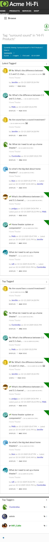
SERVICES (26, 11)
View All (24, 64)
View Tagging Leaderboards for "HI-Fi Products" (24, 500)
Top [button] (3, 538)
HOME (2, 11)
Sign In (46, 30)
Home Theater (15, 78)
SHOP (36, 11)
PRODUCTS (14, 11)
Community (8, 53)
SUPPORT (4, 14)
